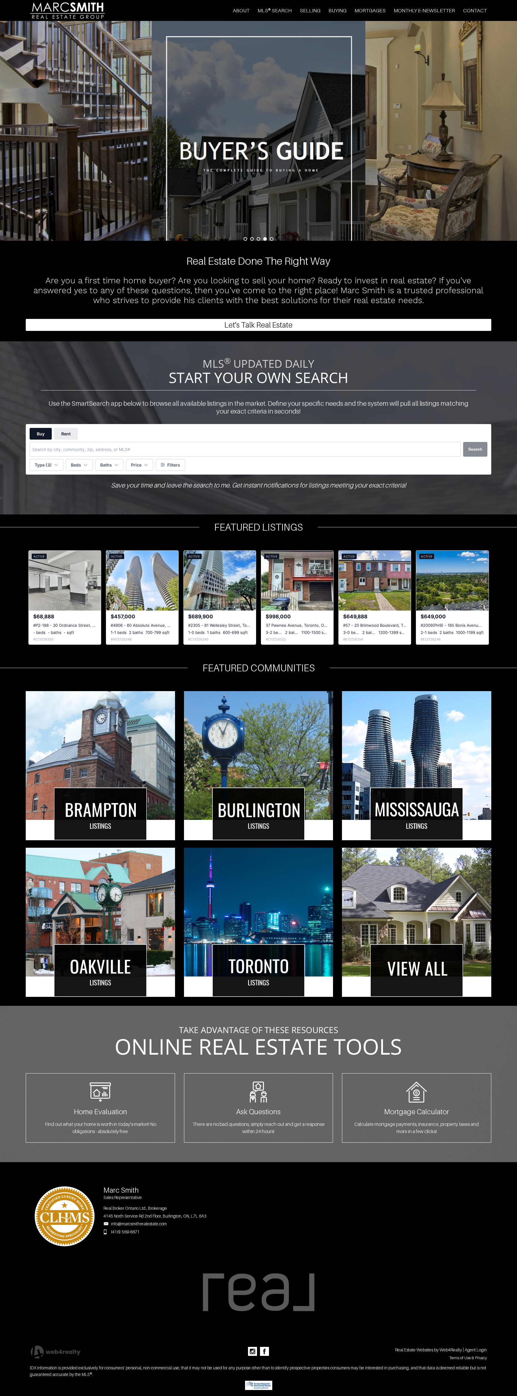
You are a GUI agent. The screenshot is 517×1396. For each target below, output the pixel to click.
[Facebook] (264, 1351)
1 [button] (245, 239)
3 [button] (258, 239)
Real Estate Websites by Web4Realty (428, 1349)
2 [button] (252, 239)
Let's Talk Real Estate (258, 324)
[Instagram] (252, 1351)
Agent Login (476, 1349)
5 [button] (271, 239)
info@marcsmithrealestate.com (139, 1223)
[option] (258, 131)
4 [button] (265, 239)
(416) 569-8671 (125, 1231)
